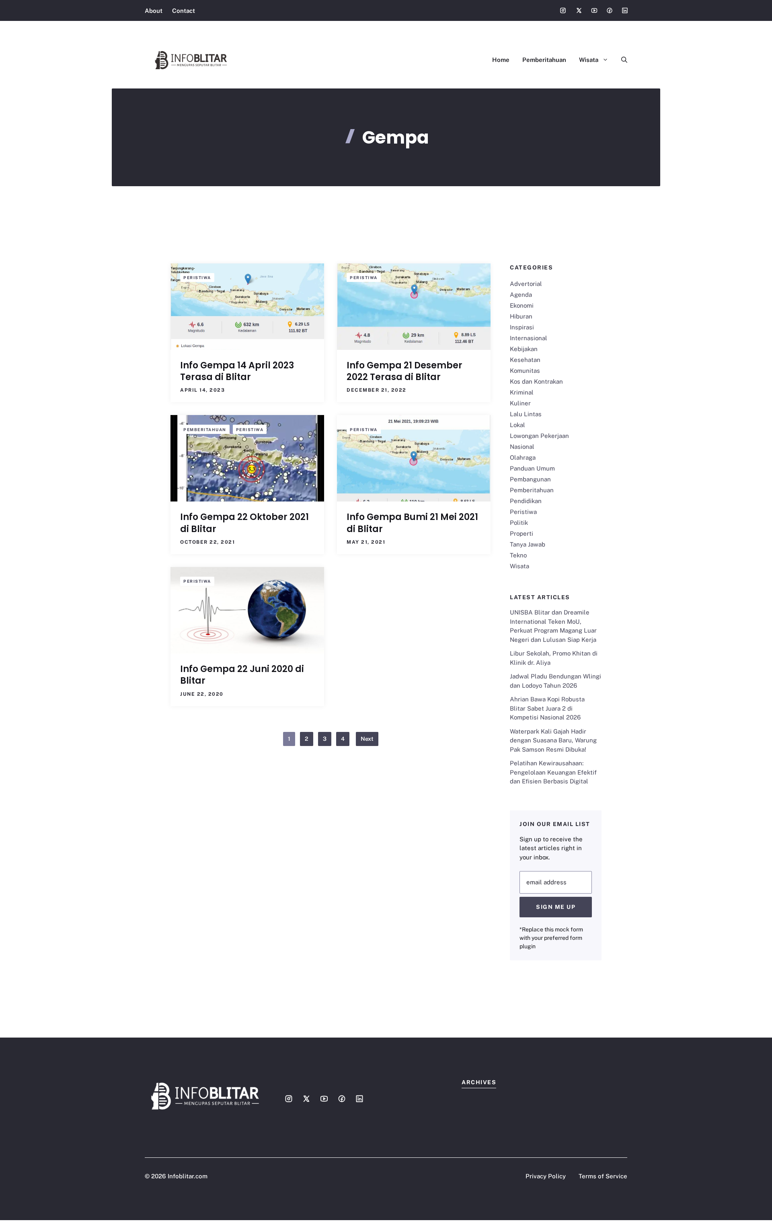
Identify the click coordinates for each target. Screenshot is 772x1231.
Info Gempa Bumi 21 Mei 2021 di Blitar (412, 523)
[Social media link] (563, 10)
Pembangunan (530, 479)
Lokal (517, 424)
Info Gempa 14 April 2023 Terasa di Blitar (237, 371)
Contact (183, 10)
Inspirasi (522, 327)
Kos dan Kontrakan (536, 381)
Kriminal (522, 392)
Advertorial (526, 283)
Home (500, 59)
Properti (521, 533)
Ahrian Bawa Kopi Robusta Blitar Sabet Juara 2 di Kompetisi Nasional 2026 (547, 708)
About (153, 10)
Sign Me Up (555, 907)
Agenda (521, 294)
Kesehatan (525, 359)
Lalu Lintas (526, 414)
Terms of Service (603, 1176)
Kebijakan (524, 348)
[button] (621, 60)
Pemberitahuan (544, 59)
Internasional (528, 338)
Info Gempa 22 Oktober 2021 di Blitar (244, 523)
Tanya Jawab (527, 544)
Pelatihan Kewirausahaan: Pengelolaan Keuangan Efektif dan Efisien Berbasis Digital (553, 772)
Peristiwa (197, 277)
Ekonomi (522, 305)
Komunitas (525, 370)
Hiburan (521, 316)
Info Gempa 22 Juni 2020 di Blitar (242, 675)
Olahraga (523, 457)
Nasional (522, 446)
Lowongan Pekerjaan (539, 435)
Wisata (588, 59)
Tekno (518, 555)
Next (367, 739)
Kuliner (520, 403)
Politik (519, 522)
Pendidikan (526, 500)
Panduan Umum (532, 468)
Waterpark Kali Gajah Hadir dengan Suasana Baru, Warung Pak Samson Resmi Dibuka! (553, 740)
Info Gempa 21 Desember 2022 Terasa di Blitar (404, 371)
